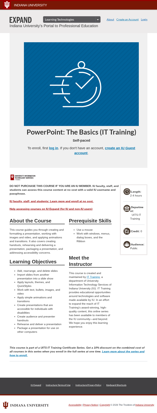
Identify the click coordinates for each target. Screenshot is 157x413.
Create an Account (127, 19)
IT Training (93, 276)
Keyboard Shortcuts (116, 385)
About (110, 19)
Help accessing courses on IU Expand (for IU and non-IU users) (51, 208)
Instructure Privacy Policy (88, 385)
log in (53, 148)
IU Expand (36, 385)
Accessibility (75, 405)
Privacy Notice (90, 405)
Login (144, 19)
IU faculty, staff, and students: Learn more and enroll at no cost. (51, 201)
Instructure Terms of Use (58, 385)
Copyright (105, 405)
